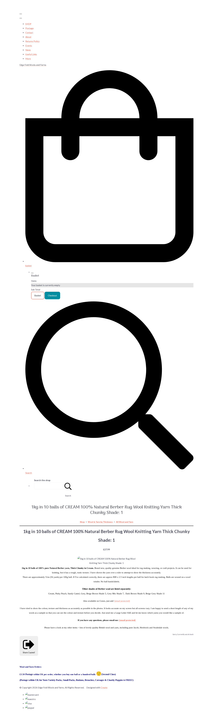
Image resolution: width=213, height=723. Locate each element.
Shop (82, 522)
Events (28, 45)
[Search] (68, 486)
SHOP (28, 24)
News (28, 50)
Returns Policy (32, 41)
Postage (29, 28)
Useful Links (31, 54)
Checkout (52, 295)
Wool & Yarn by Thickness (100, 522)
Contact (29, 32)
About (28, 37)
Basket (37, 295)
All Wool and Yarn (124, 522)
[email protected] (122, 601)
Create (104, 687)
